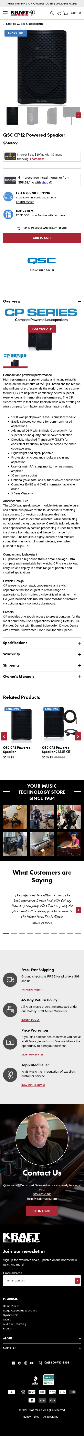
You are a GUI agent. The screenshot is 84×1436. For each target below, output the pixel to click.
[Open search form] (52, 13)
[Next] (78, 736)
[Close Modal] (74, 191)
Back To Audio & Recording (24, 24)
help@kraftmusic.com (42, 1198)
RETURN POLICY (30, 1020)
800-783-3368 (42, 1194)
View (30, 735)
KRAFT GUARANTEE (32, 1055)
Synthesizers (10, 1315)
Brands (7, 1328)
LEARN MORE (68, 3)
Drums (7, 1319)
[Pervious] (4, 736)
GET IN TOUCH (41, 1211)
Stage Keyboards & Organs (20, 1310)
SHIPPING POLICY (31, 990)
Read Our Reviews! (33, 1085)
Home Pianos (11, 1306)
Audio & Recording (14, 1324)
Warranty (11, 654)
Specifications (15, 643)
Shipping (11, 665)
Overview (12, 301)
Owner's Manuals (18, 677)
